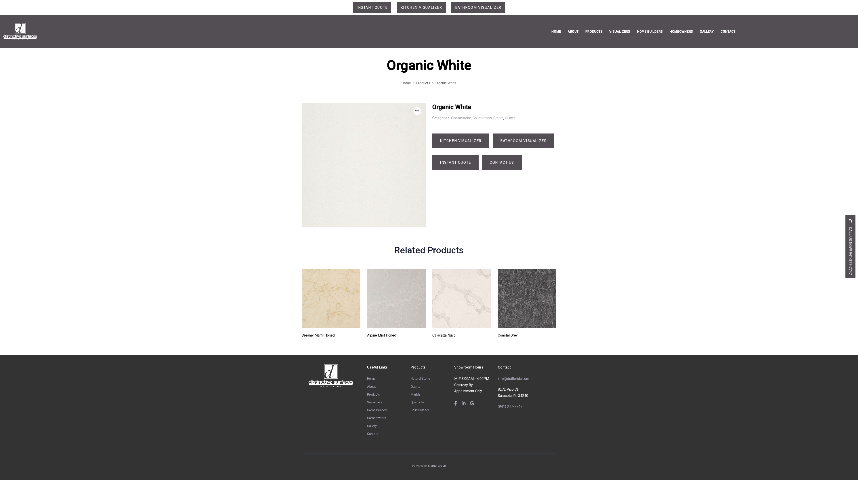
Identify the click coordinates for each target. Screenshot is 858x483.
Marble (416, 394)
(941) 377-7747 (510, 406)
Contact (372, 434)
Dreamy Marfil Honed (318, 335)
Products (373, 394)
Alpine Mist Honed (381, 335)
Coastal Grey (508, 335)
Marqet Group (437, 465)
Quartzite (417, 402)
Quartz (416, 386)
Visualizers (375, 402)
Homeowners (376, 418)
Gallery (372, 426)
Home (371, 378)
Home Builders (377, 410)
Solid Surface (420, 410)
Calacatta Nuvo (444, 335)
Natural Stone (420, 378)
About (371, 386)
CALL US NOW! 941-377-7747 (850, 250)
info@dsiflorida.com (513, 379)
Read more (331, 321)
